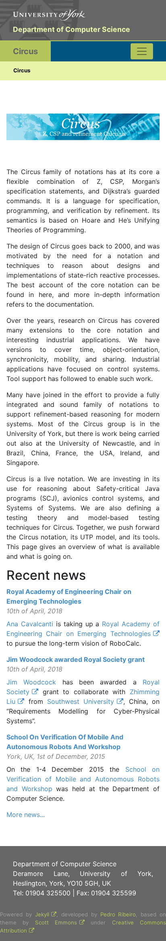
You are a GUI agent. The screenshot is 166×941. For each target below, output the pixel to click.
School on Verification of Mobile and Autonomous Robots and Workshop (83, 779)
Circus (25, 51)
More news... (25, 814)
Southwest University (80, 701)
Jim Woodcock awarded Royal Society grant (75, 659)
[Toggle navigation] (142, 51)
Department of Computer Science (71, 29)
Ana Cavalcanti (29, 624)
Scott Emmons (56, 922)
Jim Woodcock (31, 682)
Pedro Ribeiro (118, 914)
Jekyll (42, 914)
